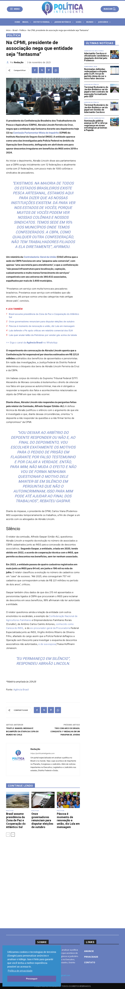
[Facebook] (35, 70)
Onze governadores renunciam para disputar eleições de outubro (41, 321)
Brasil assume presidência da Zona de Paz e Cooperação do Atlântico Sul (44, 315)
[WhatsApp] (56, 70)
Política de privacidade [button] (20, 970)
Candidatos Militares (94, 50)
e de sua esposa (47, 644)
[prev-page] (8, 835)
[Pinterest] (49, 70)
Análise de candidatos (94, 118)
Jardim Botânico (91, 84)
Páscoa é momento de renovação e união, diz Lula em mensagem (42, 326)
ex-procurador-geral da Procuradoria (50, 628)
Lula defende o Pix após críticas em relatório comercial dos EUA (41, 330)
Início (8, 30)
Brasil (15, 30)
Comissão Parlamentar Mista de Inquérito (36, 132)
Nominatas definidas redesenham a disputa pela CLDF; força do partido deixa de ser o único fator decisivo (95, 74)
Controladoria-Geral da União (40, 256)
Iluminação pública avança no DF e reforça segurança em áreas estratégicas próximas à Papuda (95, 125)
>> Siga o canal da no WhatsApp (31, 342)
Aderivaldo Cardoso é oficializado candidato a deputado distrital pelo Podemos (96, 57)
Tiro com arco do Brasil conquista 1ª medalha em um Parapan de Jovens (65, 731)
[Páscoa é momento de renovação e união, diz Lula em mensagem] (68, 800)
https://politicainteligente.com (42, 753)
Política (23, 30)
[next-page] (13, 835)
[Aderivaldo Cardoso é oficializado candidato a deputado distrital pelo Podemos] (114, 54)
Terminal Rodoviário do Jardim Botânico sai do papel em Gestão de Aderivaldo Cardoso (96, 108)
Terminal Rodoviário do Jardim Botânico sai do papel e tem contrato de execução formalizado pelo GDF (96, 92)
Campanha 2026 (90, 66)
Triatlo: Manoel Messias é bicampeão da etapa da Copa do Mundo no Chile (22, 731)
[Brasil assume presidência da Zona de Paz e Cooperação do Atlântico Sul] (17, 800)
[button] (110, 9)
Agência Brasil (21, 689)
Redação (18, 62)
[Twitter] (42, 70)
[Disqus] (43, 882)
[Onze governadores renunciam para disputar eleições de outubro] (42, 800)
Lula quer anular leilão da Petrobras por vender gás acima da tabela (43, 335)
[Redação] (8, 62)
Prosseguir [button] (31, 978)
